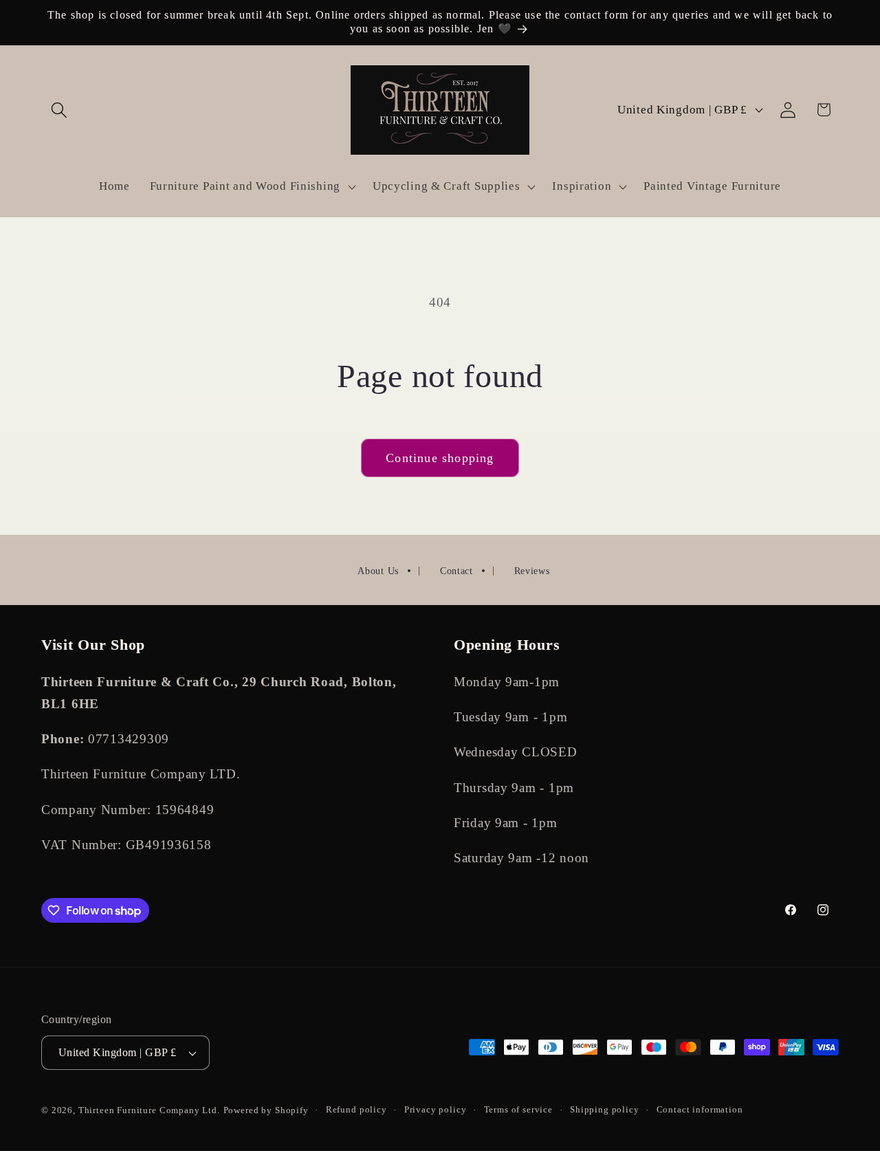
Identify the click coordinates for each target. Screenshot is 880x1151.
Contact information (700, 1109)
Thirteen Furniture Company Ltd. (149, 1110)
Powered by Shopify (266, 1110)
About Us (378, 571)
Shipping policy (604, 1109)
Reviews (532, 571)
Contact (456, 571)
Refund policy (356, 1109)
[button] (59, 109)
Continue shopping (440, 458)
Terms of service (518, 1109)
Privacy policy (435, 1109)
